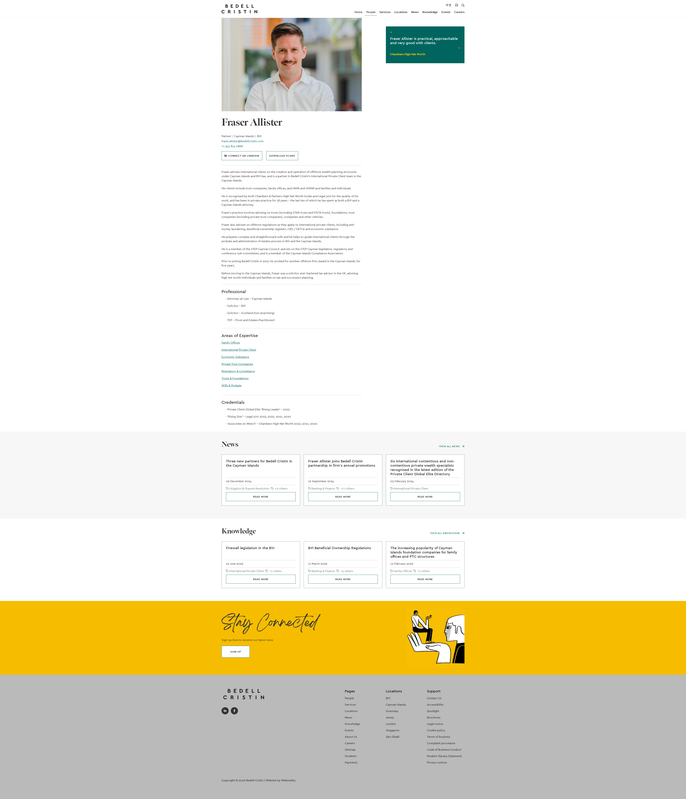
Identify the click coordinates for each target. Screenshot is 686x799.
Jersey (390, 717)
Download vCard (282, 155)
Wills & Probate (232, 385)
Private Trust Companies (237, 364)
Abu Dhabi (392, 737)
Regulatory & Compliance (238, 371)
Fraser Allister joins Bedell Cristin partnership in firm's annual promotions (341, 463)
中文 (449, 5)
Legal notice (435, 724)
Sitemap (350, 749)
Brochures (433, 717)
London (391, 724)
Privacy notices (437, 762)
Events (446, 12)
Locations (400, 12)
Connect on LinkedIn (243, 155)
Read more (261, 496)
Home (358, 12)
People (371, 12)
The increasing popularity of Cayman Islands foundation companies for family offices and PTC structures (423, 552)
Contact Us (434, 698)
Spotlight (433, 711)
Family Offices (231, 342)
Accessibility (435, 704)
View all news (450, 446)
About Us (351, 737)
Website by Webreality (281, 780)
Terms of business (438, 737)
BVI (388, 698)
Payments (351, 762)
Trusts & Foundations (235, 378)
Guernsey (392, 711)
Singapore (392, 730)
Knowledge (430, 12)
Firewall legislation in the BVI (250, 548)
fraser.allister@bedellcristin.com (243, 141)
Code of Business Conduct (444, 749)
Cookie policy (436, 730)
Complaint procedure (441, 743)
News (415, 12)
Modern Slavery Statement (444, 756)
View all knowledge (445, 533)
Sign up (235, 651)
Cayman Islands (396, 704)
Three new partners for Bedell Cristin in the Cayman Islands (259, 463)
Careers (459, 12)
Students (350, 756)
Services (385, 12)
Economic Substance (235, 357)
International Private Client (239, 350)
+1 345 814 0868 (232, 146)
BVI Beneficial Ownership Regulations (339, 548)
